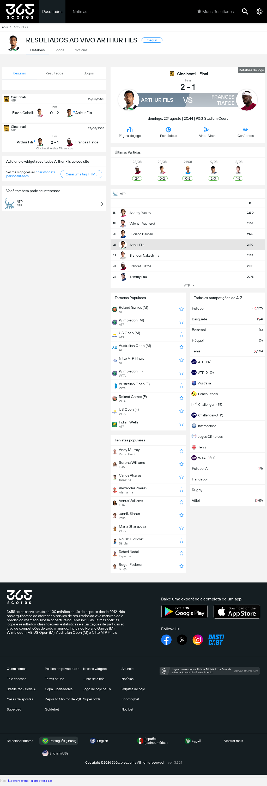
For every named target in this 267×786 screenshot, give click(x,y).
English (102, 741)
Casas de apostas (20, 699)
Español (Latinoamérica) (156, 741)
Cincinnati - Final (192, 73)
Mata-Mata (207, 136)
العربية (196, 741)
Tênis (4, 27)
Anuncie (128, 669)
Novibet (127, 709)
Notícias (80, 11)
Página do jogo (130, 136)
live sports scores (18, 780)
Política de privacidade (62, 669)
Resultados (52, 11)
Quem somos (16, 669)
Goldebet (52, 709)
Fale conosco (16, 679)
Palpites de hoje (133, 689)
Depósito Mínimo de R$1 (63, 699)
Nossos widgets (95, 669)
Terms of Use (54, 679)
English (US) (59, 753)
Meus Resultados (218, 11)
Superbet (14, 709)
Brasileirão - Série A (21, 689)
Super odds (91, 699)
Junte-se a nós (93, 679)
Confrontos (246, 136)
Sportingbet (130, 699)
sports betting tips (41, 780)
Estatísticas (168, 136)
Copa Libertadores (58, 689)
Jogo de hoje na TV (97, 689)
